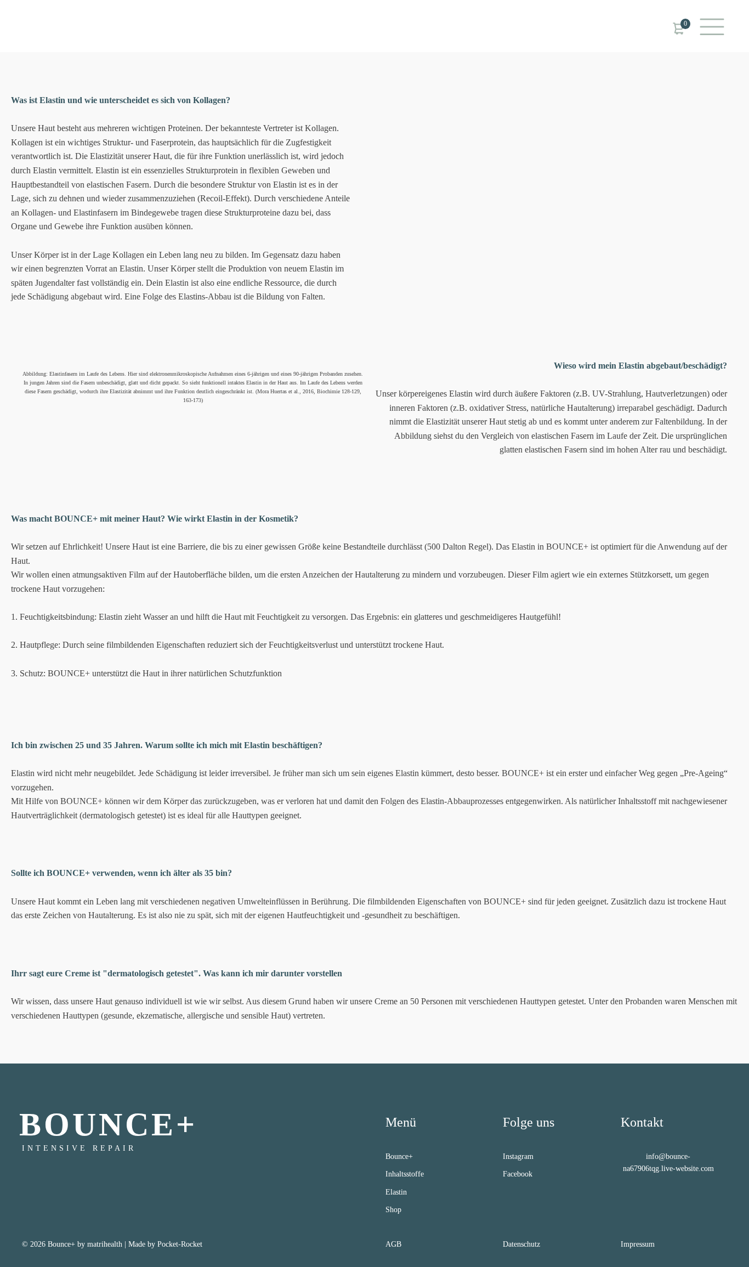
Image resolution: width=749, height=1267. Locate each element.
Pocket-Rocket (179, 1244)
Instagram (518, 1156)
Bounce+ (399, 1156)
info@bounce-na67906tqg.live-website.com (668, 1162)
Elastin (396, 1192)
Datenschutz (521, 1244)
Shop (393, 1210)
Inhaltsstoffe (404, 1174)
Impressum (638, 1244)
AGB (393, 1244)
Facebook (517, 1174)
